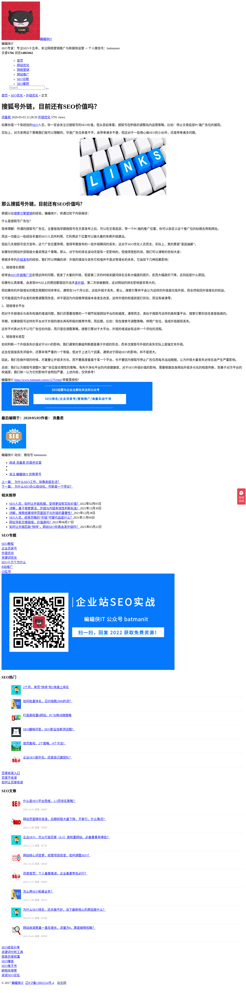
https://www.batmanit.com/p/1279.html (38, 379)
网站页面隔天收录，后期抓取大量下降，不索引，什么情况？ (64, 819)
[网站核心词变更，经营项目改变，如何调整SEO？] (16, 858)
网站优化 (23, 65)
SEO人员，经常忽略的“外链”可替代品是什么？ (41, 517)
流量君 (6, 117)
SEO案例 (23, 83)
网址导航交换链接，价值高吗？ (30, 522)
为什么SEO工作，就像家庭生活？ (31, 482)
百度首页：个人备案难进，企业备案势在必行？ (55, 873)
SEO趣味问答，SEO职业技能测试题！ (49, 729)
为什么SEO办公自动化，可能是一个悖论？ (37, 486)
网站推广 (23, 74)
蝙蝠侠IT (46, 39)
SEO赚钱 (8, 961)
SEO (35, 125)
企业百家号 (9, 548)
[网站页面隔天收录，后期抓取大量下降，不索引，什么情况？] (16, 822)
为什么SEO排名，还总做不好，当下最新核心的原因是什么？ (64, 909)
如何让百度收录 (12, 782)
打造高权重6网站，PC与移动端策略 (47, 715)
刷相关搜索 (9, 970)
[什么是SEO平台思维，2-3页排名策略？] (16, 803)
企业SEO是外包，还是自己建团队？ (47, 757)
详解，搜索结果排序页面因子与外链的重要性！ (41, 513)
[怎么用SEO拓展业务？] (16, 894)
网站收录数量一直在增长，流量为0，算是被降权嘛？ (59, 927)
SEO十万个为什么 (14, 562)
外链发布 (23, 259)
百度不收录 (9, 777)
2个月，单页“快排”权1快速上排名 (46, 687)
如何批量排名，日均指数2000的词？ (47, 701)
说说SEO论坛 (11, 975)
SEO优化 (17, 95)
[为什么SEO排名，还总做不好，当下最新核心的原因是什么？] (16, 912)
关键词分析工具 (12, 952)
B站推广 (7, 567)
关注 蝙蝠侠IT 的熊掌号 (25, 474)
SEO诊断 (23, 79)
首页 (20, 60)
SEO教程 (8, 543)
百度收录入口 (11, 773)
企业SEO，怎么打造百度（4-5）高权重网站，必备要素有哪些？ (66, 837)
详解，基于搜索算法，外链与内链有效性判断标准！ (44, 508)
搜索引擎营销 (23, 213)
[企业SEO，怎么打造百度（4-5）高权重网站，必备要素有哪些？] (16, 840)
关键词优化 (9, 557)
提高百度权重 (11, 956)
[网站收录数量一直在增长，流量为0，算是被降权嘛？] (16, 930)
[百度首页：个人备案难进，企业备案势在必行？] (16, 876)
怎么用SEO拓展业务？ (38, 891)
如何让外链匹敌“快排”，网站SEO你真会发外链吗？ (44, 526)
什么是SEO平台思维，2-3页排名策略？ (49, 801)
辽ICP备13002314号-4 (39, 983)
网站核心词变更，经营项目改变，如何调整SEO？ (57, 855)
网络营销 (23, 69)
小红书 (6, 571)
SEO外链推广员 (21, 275)
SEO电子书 (9, 966)
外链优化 (32, 95)
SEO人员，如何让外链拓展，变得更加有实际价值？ (44, 503)
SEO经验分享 (11, 947)
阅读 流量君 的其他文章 (25, 462)
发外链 (79, 282)
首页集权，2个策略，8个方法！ (44, 743)
